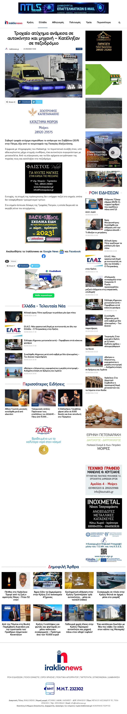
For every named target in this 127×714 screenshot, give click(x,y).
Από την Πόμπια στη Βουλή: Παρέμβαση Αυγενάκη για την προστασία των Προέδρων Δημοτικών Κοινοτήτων (16, 629)
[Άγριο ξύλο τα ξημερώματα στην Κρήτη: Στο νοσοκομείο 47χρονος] (47, 580)
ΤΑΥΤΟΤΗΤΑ (85, 677)
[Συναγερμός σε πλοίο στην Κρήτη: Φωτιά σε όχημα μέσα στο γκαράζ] (111, 580)
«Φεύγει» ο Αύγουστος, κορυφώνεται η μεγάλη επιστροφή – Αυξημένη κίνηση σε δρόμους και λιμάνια (51, 369)
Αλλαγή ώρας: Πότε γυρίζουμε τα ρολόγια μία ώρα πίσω (50, 312)
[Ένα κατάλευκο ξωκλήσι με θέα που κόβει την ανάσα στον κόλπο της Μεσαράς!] (111, 612)
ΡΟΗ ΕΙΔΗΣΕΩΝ (14, 677)
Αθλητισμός (58, 22)
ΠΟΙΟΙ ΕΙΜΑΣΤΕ (31, 677)
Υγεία (89, 22)
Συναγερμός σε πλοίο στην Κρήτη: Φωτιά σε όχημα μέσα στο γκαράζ (111, 594)
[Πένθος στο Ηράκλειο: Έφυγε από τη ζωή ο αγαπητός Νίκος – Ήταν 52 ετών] (16, 580)
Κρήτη (30, 22)
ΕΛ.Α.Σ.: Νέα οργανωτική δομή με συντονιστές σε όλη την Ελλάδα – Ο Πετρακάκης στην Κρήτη (50, 327)
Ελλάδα (43, 22)
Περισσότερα (104, 22)
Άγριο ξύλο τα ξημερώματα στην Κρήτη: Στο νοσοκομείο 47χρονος (47, 594)
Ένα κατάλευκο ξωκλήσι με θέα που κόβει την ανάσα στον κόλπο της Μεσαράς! (111, 627)
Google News (51, 251)
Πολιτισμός (75, 22)
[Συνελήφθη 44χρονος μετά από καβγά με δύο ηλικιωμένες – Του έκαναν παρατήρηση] (13, 358)
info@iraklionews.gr (78, 703)
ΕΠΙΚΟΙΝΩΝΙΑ (100, 677)
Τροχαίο (13, 261)
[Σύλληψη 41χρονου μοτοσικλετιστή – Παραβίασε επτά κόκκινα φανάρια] (13, 344)
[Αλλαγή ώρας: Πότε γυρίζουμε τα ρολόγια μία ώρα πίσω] (13, 317)
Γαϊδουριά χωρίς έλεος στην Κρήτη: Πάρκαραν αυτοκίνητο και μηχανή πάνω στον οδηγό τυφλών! (79, 628)
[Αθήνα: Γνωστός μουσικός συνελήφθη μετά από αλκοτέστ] (17, 397)
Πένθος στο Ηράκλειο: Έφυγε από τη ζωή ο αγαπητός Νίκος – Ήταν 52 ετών (16, 596)
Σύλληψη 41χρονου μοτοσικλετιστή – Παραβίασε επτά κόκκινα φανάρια (113, 304)
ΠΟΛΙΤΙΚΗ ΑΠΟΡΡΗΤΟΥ (67, 677)
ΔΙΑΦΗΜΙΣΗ (114, 677)
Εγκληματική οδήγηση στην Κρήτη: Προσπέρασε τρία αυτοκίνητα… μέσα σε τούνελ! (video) (79, 596)
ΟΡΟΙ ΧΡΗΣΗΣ (48, 677)
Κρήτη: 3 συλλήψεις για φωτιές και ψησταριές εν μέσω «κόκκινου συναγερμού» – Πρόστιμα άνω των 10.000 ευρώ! (48, 629)
